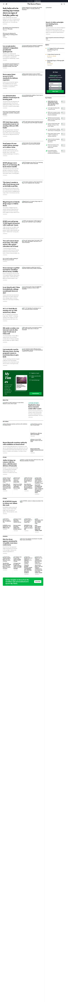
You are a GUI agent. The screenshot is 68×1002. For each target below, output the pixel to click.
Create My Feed (35, 393)
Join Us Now (37, 581)
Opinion (47, 44)
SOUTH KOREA (30, 1)
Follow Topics (55, 91)
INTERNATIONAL (37, 1)
